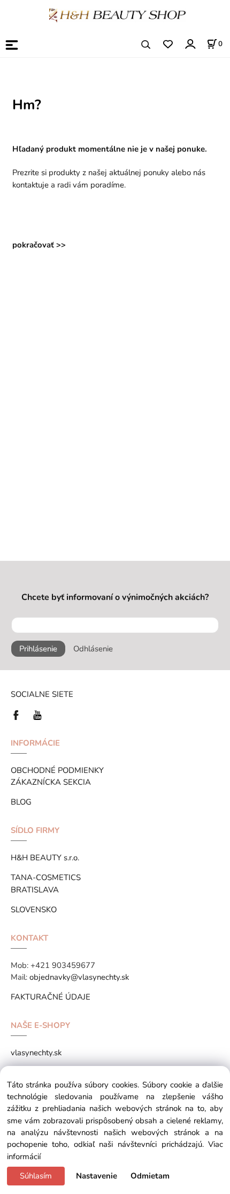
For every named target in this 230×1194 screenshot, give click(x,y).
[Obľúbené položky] (168, 44)
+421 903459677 (62, 965)
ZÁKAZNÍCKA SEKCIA (53, 782)
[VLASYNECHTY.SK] (19, 714)
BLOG (21, 802)
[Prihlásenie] (189, 43)
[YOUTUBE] (37, 714)
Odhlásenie (93, 648)
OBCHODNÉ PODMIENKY (57, 770)
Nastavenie (96, 1175)
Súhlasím (36, 1175)
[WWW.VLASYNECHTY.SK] (117, 14)
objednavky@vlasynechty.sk (79, 977)
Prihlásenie (38, 648)
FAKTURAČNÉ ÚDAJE (50, 997)
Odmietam (150, 1175)
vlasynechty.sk (36, 1052)
